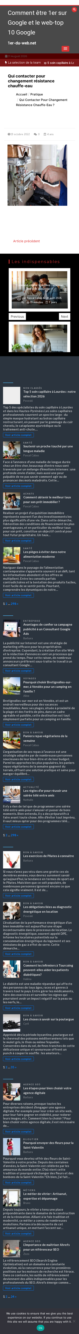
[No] (74, 1321)
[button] (65, 49)
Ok (40, 1328)
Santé (28, 442)
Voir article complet (18, 435)
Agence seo (32, 1084)
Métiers (29, 1190)
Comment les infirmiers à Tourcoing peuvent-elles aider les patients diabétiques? (48, 969)
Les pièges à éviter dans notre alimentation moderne (39, 287)
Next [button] (64, 316)
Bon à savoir (33, 732)
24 (12, 1296)
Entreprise (32, 621)
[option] (39, 290)
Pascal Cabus (34, 298)
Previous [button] (17, 316)
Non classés (32, 388)
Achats (28, 493)
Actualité (31, 787)
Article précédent (26, 241)
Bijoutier (30, 1139)
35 (12, 1067)
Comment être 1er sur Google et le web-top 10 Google (37, 22)
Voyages (29, 678)
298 (13, 603)
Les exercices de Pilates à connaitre (48, 856)
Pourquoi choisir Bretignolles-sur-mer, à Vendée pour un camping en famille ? (47, 686)
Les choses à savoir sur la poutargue (48, 1019)
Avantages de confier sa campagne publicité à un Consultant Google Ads (47, 629)
